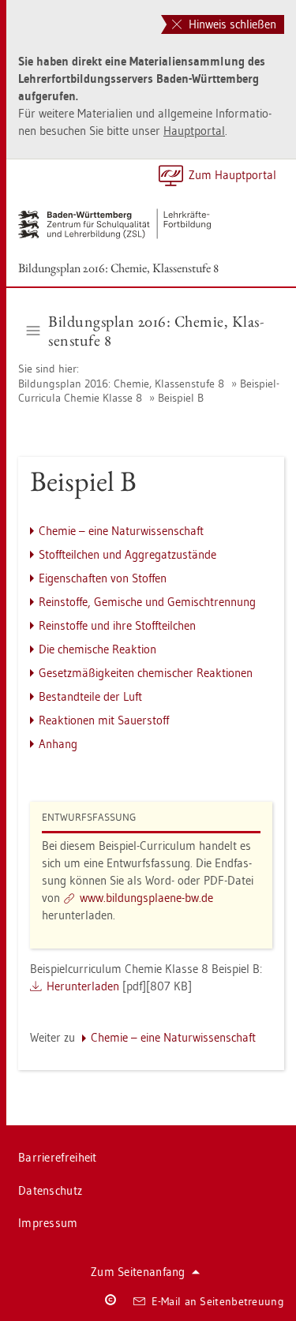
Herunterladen (83, 986)
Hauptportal (194, 130)
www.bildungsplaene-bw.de (146, 897)
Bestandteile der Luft (90, 696)
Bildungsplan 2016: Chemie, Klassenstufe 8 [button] (156, 330)
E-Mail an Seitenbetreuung (218, 1301)
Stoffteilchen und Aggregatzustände (127, 554)
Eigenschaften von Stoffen (103, 578)
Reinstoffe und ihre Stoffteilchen (117, 625)
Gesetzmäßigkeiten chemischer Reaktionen (146, 672)
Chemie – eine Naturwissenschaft (121, 530)
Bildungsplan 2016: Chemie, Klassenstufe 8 (118, 268)
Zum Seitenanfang (138, 1271)
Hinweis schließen (230, 24)
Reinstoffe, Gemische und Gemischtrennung (147, 601)
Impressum (48, 1222)
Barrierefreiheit (57, 1157)
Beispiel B (181, 398)
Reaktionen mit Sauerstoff (104, 720)
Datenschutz (50, 1190)
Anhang (58, 743)
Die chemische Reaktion (97, 649)
